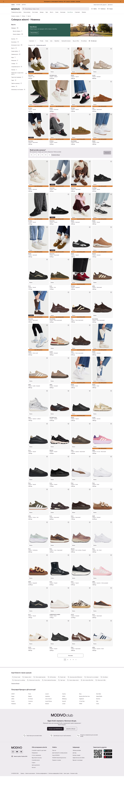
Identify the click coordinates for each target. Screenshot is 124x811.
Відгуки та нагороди (77, 760)
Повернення (35, 752)
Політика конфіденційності (41, 773)
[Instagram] (12, 751)
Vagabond (81, 698)
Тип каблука (84, 40)
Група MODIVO (56, 755)
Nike (97, 701)
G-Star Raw (82, 701)
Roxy (80, 693)
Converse (30, 701)
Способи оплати (36, 760)
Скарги (33, 762)
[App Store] (108, 754)
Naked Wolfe (99, 696)
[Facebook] (21, 751)
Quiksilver (47, 696)
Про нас (54, 750)
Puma (29, 693)
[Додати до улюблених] (47, 48)
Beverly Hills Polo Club (84, 696)
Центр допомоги (36, 765)
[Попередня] (3, 1)
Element (47, 703)
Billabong (64, 698)
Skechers (98, 698)
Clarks (97, 703)
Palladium (13, 703)
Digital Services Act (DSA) (78, 757)
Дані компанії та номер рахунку (59, 752)
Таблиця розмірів (77, 750)
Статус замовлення (36, 755)
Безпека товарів (76, 755)
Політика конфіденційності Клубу (56, 773)
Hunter (13, 701)
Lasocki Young (48, 701)
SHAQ (63, 696)
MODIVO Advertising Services (59, 757)
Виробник (57, 40)
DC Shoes (30, 698)
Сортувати (31, 40)
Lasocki (47, 693)
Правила (22, 773)
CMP (29, 703)
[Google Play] (108, 751)
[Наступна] (120, 1)
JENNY (13, 693)
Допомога (110, 4)
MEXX (80, 703)
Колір (46, 40)
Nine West (98, 693)
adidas (12, 698)
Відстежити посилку (37, 757)
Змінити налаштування (30, 773)
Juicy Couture (48, 698)
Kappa (12, 696)
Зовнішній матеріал (66, 40)
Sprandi (64, 701)
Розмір (41, 40)
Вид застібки (76, 40)
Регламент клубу (73, 773)
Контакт (34, 767)
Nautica (64, 693)
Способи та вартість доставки (39, 750)
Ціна (51, 40)
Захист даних (66, 773)
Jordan (63, 703)
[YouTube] (17, 751)
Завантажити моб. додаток (100, 4)
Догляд (74, 752)
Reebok (30, 696)
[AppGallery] (108, 757)
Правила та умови (56, 760)
